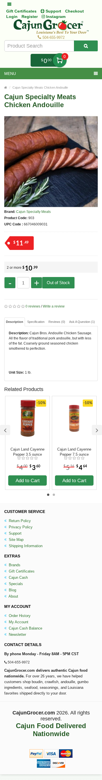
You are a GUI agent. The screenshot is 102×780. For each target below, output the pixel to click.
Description (14, 321)
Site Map (16, 539)
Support (15, 533)
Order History (19, 616)
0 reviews (33, 306)
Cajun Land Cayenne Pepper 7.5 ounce (74, 452)
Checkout (74, 11)
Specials (15, 584)
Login (12, 16)
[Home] (5, 87)
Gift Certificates (21, 11)
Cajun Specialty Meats (33, 212)
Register (30, 16)
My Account (18, 622)
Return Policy (19, 521)
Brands (14, 565)
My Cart (60, 60)
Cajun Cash (18, 577)
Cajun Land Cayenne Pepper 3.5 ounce (27, 452)
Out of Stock (58, 282)
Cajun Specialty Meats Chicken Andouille (40, 87)
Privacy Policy (20, 527)
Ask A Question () (82, 321)
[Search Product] (86, 45)
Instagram (55, 16)
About (13, 596)
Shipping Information (25, 546)
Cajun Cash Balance (25, 628)
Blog (12, 590)
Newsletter (17, 634)
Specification (35, 321)
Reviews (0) (56, 321)
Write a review (54, 306)
